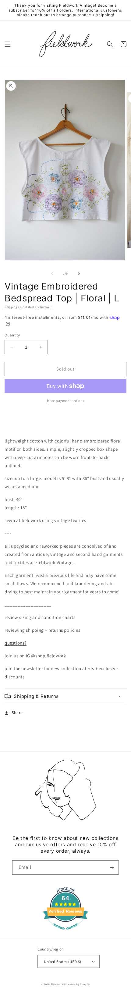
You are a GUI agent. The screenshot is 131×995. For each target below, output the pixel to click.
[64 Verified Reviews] (65, 933)
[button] (7, 44)
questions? (16, 643)
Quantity (12, 335)
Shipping (11, 307)
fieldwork (57, 984)
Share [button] (17, 712)
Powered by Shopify (77, 984)
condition (51, 617)
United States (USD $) (62, 961)
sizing (25, 617)
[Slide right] (79, 273)
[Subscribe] (112, 867)
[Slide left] (52, 273)
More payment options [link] (65, 400)
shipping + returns (44, 630)
